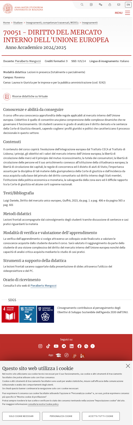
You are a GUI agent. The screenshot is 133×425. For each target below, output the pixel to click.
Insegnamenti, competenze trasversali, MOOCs (52, 22)
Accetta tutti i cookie (101, 416)
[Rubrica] (91, 4)
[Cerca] (82, 4)
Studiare (18, 22)
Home (6, 22)
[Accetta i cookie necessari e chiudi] (128, 365)
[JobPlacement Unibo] (74, 354)
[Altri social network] (92, 346)
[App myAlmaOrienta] (66, 354)
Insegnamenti (90, 22)
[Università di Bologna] (23, 8)
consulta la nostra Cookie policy (43, 404)
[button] (88, 13)
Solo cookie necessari (21, 416)
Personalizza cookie (61, 416)
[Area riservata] (110, 4)
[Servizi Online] (101, 4)
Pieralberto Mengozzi (28, 61)
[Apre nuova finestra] (40, 346)
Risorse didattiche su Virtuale (30, 96)
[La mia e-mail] (119, 4)
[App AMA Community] (82, 355)
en (128, 4)
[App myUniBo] (58, 354)
